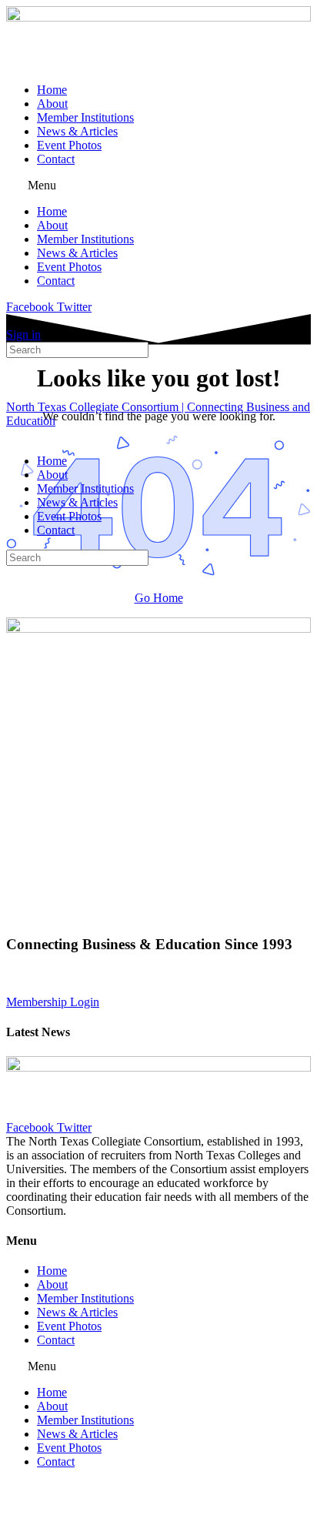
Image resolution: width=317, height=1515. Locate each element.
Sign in (23, 334)
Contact (56, 159)
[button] (158, 185)
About (52, 103)
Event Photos (69, 145)
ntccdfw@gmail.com (153, 988)
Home (52, 89)
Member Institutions (85, 117)
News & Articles (77, 131)
